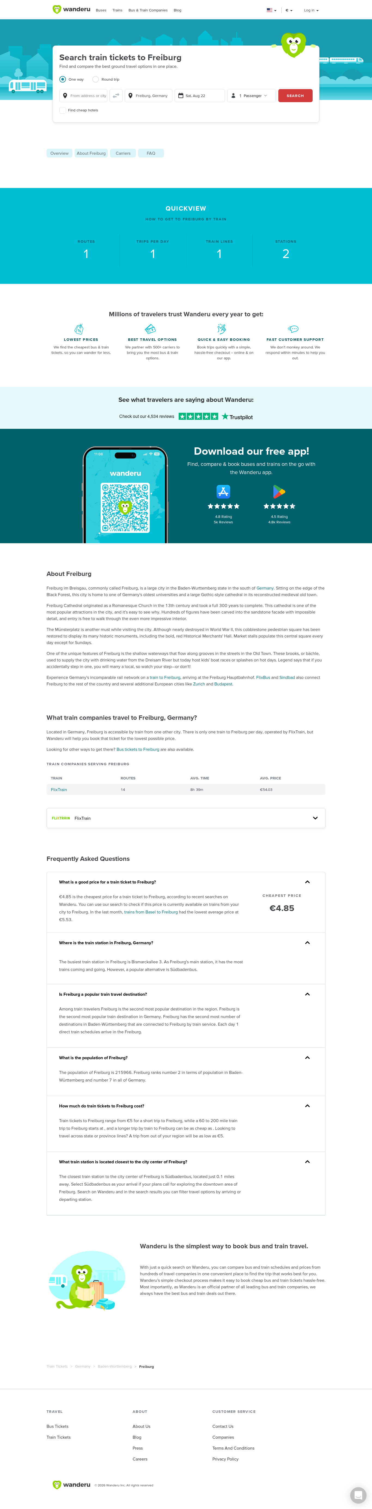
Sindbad (287, 677)
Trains (117, 10)
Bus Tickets (57, 1426)
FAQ (151, 153)
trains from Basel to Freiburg (151, 911)
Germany (265, 587)
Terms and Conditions (233, 1448)
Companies (223, 1437)
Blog (177, 10)
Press (138, 1448)
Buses (101, 10)
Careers (140, 1458)
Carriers (123, 153)
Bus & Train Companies (148, 10)
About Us (141, 1426)
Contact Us (222, 1426)
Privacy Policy (225, 1458)
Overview (59, 153)
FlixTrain (59, 789)
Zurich (199, 683)
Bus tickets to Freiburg (138, 749)
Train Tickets (57, 1366)
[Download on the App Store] (223, 492)
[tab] (75, 82)
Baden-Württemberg (115, 1366)
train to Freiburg (165, 677)
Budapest (223, 683)
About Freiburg (91, 153)
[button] (272, 10)
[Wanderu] (71, 9)
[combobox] (83, 95)
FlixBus (263, 677)
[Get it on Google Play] (279, 492)
